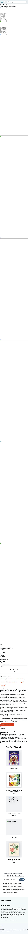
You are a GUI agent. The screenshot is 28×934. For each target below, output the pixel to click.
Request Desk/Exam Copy (7, 724)
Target (21, 682)
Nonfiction (2, 728)
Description (3, 687)
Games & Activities (4, 731)
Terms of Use (14, 929)
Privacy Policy (20, 929)
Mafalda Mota (9, 648)
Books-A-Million (20, 679)
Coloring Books (14, 731)
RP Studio (2, 656)
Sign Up (22, 879)
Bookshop (3, 682)
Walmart (3, 685)
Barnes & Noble (11, 679)
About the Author (4, 732)
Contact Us (26, 929)
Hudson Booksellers (12, 682)
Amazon (3, 679)
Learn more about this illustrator (8, 920)
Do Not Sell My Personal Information (7, 931)
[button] (14, 646)
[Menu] (2, 2)
